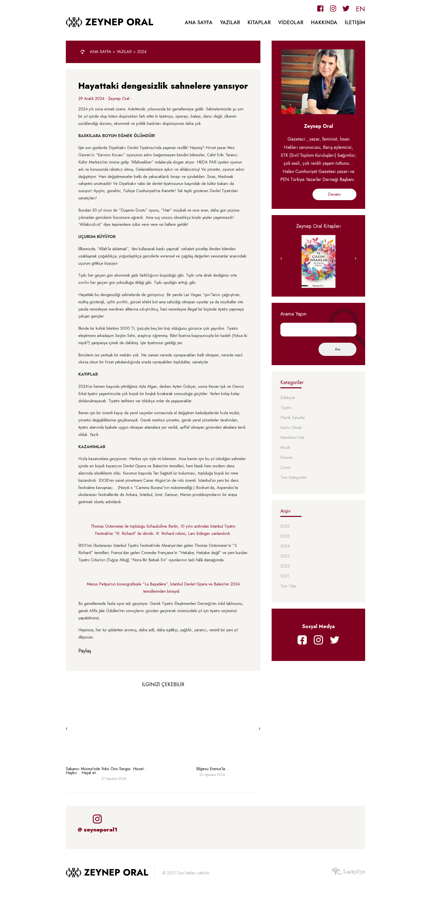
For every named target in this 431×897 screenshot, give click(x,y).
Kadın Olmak (291, 427)
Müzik (285, 447)
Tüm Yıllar (288, 586)
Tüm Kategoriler (293, 477)
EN (360, 9)
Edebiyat (287, 398)
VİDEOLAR (290, 22)
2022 (285, 566)
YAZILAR (230, 22)
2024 (141, 52)
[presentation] (67, 728)
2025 (285, 536)
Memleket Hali (292, 437)
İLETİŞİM (355, 22)
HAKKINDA (324, 22)
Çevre (285, 467)
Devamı (334, 194)
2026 (285, 526)
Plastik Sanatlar (292, 417)
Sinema (286, 457)
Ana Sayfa (100, 51)
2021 (284, 576)
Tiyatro (286, 407)
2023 (285, 556)
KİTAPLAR (259, 22)
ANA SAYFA (199, 22)
